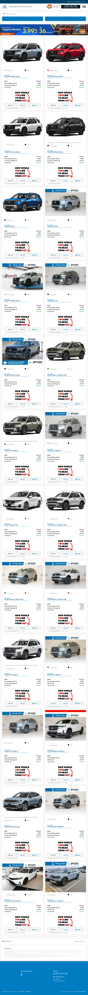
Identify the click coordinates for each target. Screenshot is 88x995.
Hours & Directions (70, 7)
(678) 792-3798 (71, 6)
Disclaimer (82, 27)
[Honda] (4, 6)
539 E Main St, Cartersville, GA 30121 (77, 1)
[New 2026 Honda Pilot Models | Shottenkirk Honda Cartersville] (44, 29)
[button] (41, 52)
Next (86, 29)
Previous (1, 29)
